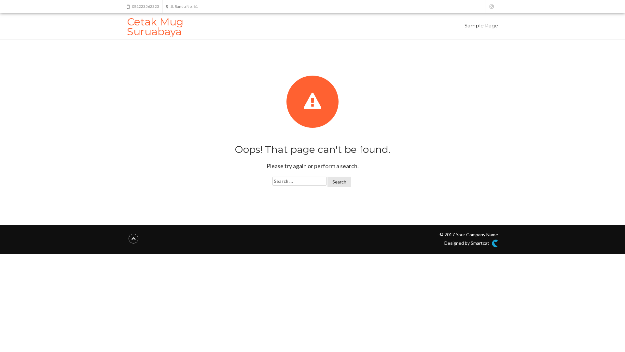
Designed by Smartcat (467, 243)
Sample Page (481, 25)
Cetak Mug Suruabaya (155, 26)
